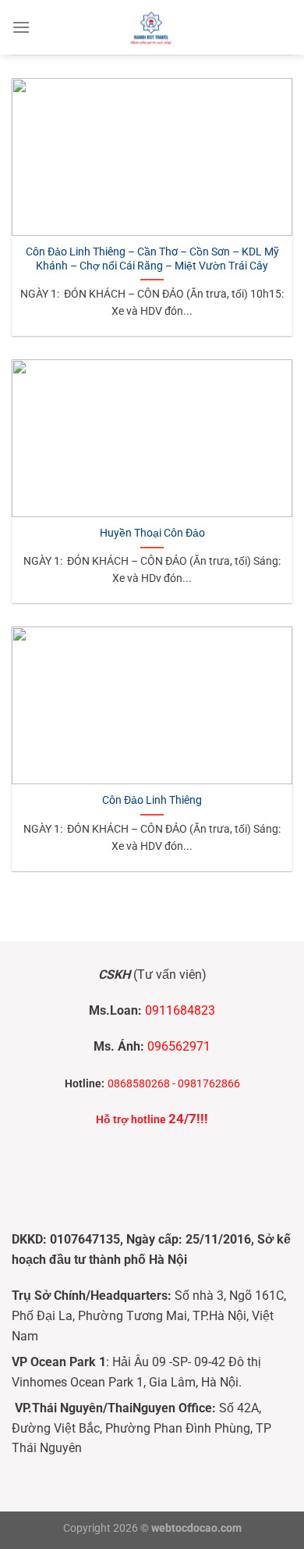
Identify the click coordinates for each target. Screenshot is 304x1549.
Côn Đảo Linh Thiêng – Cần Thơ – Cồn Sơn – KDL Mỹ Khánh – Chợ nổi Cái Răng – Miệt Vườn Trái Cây (152, 258)
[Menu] (21, 27)
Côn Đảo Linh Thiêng (152, 800)
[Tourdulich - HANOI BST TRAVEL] (152, 27)
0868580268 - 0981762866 (174, 1083)
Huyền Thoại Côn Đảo (152, 532)
